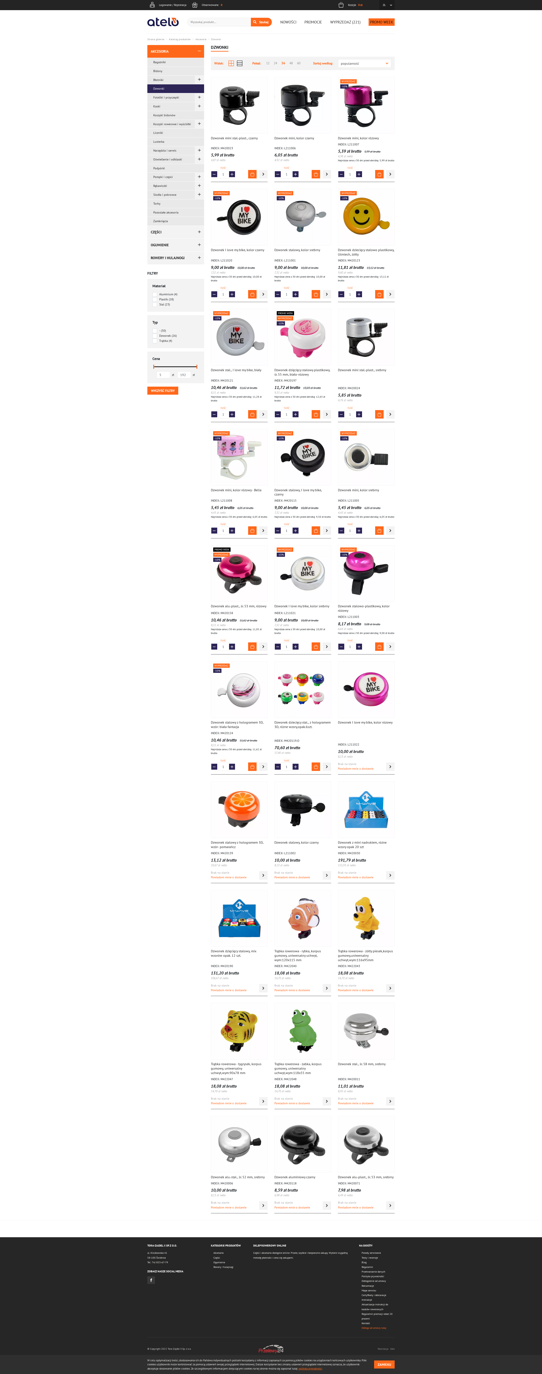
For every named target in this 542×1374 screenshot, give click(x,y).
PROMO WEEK (381, 22)
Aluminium (168, 294)
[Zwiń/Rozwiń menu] (199, 51)
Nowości (288, 22)
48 (291, 63)
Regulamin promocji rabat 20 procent (377, 1316)
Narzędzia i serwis (164, 150)
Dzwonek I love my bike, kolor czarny (237, 250)
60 (298, 63)
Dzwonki (158, 88)
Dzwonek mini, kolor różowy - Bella (236, 490)
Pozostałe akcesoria (165, 212)
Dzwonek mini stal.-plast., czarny (234, 138)
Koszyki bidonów (164, 115)
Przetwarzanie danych (373, 1271)
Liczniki (158, 133)
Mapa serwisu (369, 1290)
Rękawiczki (160, 186)
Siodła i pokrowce (164, 195)
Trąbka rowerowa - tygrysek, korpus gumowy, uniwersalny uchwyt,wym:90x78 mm (236, 1068)
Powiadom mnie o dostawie (355, 768)
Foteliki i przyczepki (166, 97)
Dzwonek (168, 336)
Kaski (156, 106)
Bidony (157, 71)
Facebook (151, 1280)
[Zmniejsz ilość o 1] (214, 174)
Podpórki (159, 168)
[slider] (153, 367)
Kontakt (366, 1323)
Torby (156, 203)
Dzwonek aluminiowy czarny (294, 1177)
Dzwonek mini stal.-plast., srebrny (362, 370)
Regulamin (367, 1267)
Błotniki (158, 80)
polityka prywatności (310, 1368)
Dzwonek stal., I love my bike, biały (236, 370)
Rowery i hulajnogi (168, 258)
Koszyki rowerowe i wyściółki (172, 124)
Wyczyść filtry (163, 391)
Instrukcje (367, 1299)
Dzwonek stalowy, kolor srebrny (297, 250)
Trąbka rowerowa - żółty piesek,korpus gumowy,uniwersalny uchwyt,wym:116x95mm (365, 955)
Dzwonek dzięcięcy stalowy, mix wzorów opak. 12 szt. (233, 953)
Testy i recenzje (370, 1257)
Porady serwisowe (371, 1252)
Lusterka (158, 142)
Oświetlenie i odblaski (167, 159)
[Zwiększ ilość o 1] (232, 174)
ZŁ (384, 5)
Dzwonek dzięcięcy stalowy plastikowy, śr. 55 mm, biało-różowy (302, 372)
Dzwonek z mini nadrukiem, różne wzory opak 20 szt (362, 844)
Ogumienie (160, 245)
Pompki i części (163, 177)
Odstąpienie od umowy (374, 1280)
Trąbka (165, 341)
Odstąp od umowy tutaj (374, 1327)
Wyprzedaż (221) (345, 22)
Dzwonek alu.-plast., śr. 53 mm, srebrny (366, 1177)
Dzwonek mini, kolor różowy (358, 138)
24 (275, 63)
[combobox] (364, 63)
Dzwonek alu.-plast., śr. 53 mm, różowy (238, 606)
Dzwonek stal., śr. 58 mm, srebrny (362, 1064)
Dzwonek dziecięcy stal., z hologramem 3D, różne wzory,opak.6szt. (302, 724)
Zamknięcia (160, 221)
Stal (164, 304)
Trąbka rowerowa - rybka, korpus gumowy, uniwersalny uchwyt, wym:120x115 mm (297, 955)
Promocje (313, 22)
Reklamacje (368, 1285)
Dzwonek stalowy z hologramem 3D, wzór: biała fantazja (237, 724)
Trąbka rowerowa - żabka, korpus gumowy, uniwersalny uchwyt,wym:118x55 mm (298, 1068)
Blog (364, 1262)
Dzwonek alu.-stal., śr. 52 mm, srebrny (238, 1177)
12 (268, 63)
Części (156, 232)
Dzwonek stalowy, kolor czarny (296, 842)
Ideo (392, 1348)
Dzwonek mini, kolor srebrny (358, 490)
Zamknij (384, 1364)
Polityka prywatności (373, 1276)
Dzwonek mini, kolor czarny (294, 138)
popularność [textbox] (350, 64)
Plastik (166, 299)
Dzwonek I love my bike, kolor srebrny (301, 606)
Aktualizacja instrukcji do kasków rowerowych (375, 1307)
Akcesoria (160, 51)
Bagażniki (159, 62)
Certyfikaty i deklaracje (374, 1295)
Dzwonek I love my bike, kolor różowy (365, 722)
